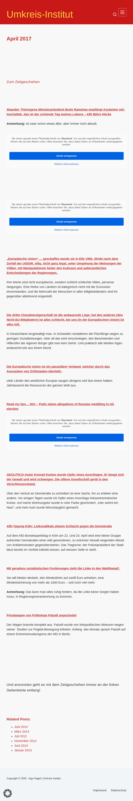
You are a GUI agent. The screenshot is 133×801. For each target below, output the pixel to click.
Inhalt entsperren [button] (66, 155)
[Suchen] (115, 14)
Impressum (100, 790)
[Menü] (122, 12)
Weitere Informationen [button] (66, 164)
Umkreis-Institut (40, 14)
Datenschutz (118, 790)
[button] (7, 793)
